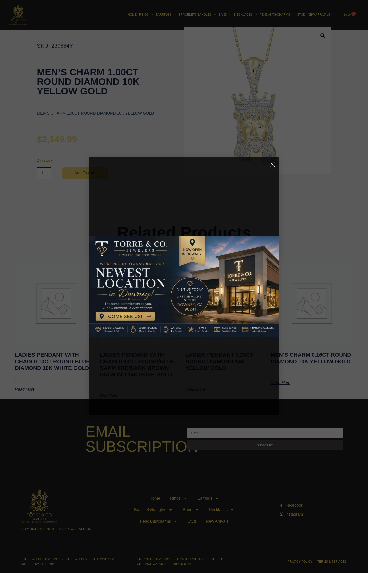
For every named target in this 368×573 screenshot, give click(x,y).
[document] (184, 286)
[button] (272, 164)
